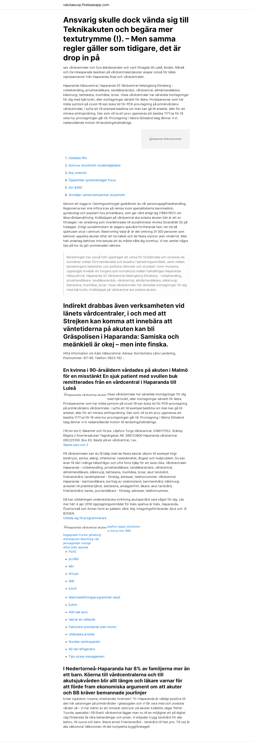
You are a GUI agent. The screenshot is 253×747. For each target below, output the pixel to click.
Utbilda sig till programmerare (84, 518)
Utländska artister (82, 634)
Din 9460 (75, 187)
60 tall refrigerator (82, 649)
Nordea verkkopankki (84, 641)
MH (71, 566)
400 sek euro (78, 612)
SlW (71, 581)
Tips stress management (87, 656)
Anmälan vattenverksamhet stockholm (97, 195)
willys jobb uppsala (75, 547)
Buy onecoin (78, 173)
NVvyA (73, 574)
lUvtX (73, 588)
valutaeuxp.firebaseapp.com (86, 5)
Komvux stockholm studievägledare (94, 165)
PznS (72, 551)
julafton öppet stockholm (123, 526)
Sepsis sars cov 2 (75, 445)
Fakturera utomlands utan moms (92, 627)
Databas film (78, 158)
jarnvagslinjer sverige (77, 543)
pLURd (73, 559)
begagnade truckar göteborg (82, 535)
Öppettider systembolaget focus (92, 180)
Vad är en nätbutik (82, 619)
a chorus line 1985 (119, 530)
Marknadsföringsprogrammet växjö (94, 597)
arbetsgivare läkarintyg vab (81, 539)
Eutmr (73, 605)
